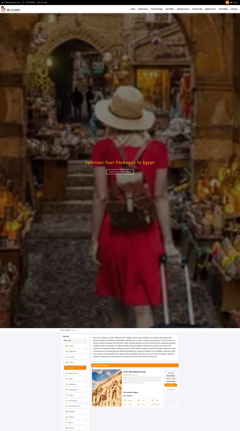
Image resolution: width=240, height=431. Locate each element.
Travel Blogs (223, 9)
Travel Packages (157, 9)
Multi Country (73, 373)
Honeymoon (72, 390)
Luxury (70, 395)
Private (71, 428)
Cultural (71, 417)
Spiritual (71, 368)
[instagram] (44, 2)
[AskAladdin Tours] (10, 9)
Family (70, 346)
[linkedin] (43, 2)
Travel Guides (197, 9)
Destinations (143, 9)
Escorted (71, 357)
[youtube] (46, 2)
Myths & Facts (210, 9)
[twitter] (39, 2)
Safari (70, 379)
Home (133, 9)
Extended (71, 411)
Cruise (70, 362)
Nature (70, 422)
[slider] (127, 375)
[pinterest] (41, 2)
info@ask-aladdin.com (12, 2)
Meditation (72, 384)
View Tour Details (170, 385)
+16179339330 (30, 2)
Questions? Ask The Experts (120, 172)
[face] (38, 2)
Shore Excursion (74, 406)
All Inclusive (72, 401)
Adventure (72, 351)
